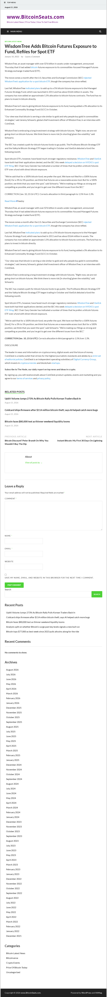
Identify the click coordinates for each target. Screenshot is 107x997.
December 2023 (13, 821)
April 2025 (11, 745)
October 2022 (13, 888)
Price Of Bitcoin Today (16, 967)
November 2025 (14, 712)
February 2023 (13, 869)
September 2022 (14, 893)
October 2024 (13, 774)
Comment (11, 498)
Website (9, 561)
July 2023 (10, 845)
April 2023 (11, 859)
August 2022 (12, 897)
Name (8, 536)
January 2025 (12, 760)
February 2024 (13, 812)
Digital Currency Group (84, 359)
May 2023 (11, 855)
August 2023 (12, 840)
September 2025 (14, 722)
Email (8, 549)
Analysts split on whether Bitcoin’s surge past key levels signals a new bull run (43, 626)
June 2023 (11, 850)
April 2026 (11, 688)
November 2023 (14, 826)
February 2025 (13, 755)
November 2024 (14, 769)
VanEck (97, 158)
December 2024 (13, 764)
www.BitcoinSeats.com (35, 16)
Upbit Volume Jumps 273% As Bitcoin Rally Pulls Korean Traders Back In (43, 398)
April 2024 (11, 802)
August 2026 (12, 669)
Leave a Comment (32, 57)
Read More (10, 201)
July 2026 (10, 674)
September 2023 (14, 836)
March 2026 (12, 693)
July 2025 (10, 731)
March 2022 (12, 921)
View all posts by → (33, 462)
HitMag (98, 993)
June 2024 (11, 793)
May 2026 (11, 684)
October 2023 (13, 831)
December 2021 (13, 936)
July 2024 (10, 788)
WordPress (86, 993)
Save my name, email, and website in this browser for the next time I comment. (49, 578)
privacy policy (43, 378)
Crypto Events (13, 962)
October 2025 (13, 717)
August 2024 (12, 783)
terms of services (25, 378)
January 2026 (12, 703)
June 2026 (11, 679)
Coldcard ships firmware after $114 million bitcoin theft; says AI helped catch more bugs (51, 410)
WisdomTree (83, 158)
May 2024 (11, 798)
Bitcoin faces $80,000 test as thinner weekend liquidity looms (37, 421)
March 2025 (12, 750)
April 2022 (11, 916)
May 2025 (11, 741)
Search (8, 589)
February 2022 (13, 926)
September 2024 (14, 779)
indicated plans (33, 88)
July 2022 (10, 902)
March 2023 (12, 864)
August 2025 (12, 726)
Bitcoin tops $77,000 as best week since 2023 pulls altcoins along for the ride (42, 631)
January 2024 (12, 817)
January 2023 (12, 874)
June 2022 (11, 907)
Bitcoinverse (12, 958)
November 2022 (14, 883)
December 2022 (13, 878)
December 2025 (13, 707)
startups (56, 363)
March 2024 (12, 807)
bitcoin (34, 67)
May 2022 (11, 912)
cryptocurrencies (28, 363)
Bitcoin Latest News (13, 42)
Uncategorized (13, 972)
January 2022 (12, 931)
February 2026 (13, 698)
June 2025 (11, 736)
